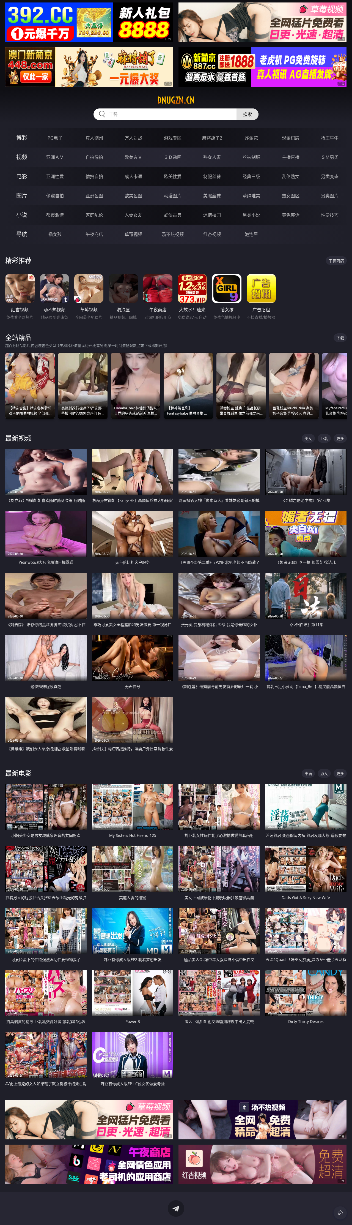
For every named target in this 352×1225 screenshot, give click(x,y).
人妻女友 (133, 215)
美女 (308, 438)
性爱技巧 (330, 215)
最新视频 (18, 438)
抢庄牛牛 (330, 138)
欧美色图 (133, 196)
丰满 (308, 773)
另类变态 (330, 176)
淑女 (324, 773)
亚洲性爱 (55, 176)
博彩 (21, 137)
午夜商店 (94, 234)
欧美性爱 (173, 176)
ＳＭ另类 (330, 157)
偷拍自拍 (94, 176)
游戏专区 (173, 138)
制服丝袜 (212, 176)
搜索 (247, 114)
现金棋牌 (290, 138)
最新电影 (18, 773)
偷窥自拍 (55, 196)
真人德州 (94, 138)
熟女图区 (290, 196)
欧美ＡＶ (133, 157)
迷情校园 (212, 215)
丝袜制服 (251, 157)
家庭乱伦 (94, 215)
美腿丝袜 (212, 196)
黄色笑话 (290, 215)
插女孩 (55, 234)
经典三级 (251, 176)
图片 (21, 195)
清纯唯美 (251, 196)
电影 (21, 176)
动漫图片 (173, 196)
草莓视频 (133, 234)
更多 (340, 438)
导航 (21, 234)
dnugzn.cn (176, 100)
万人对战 (133, 138)
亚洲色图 (94, 196)
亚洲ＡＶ (55, 157)
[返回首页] (340, 1212)
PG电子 (55, 138)
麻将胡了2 (212, 138)
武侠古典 (173, 215)
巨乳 (324, 438)
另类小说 (251, 215)
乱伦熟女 (290, 176)
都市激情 (55, 215)
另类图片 (330, 196)
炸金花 (251, 138)
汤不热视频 (173, 234)
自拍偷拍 (94, 157)
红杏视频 (212, 234)
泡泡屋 (251, 234)
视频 (21, 157)
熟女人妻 (212, 157)
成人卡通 (133, 176)
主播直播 (290, 157)
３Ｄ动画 (173, 157)
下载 (340, 337)
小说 (21, 215)
